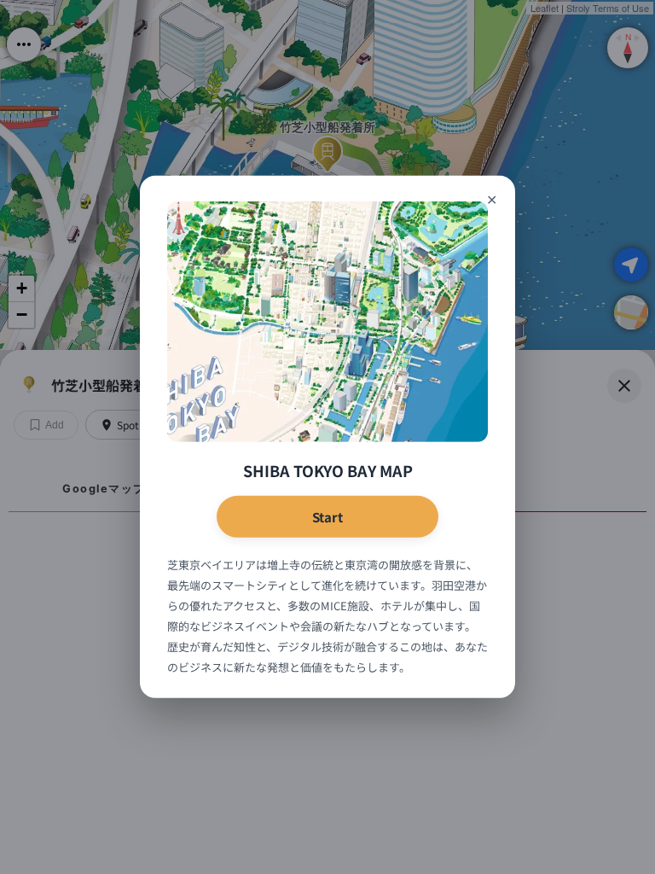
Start (327, 517)
